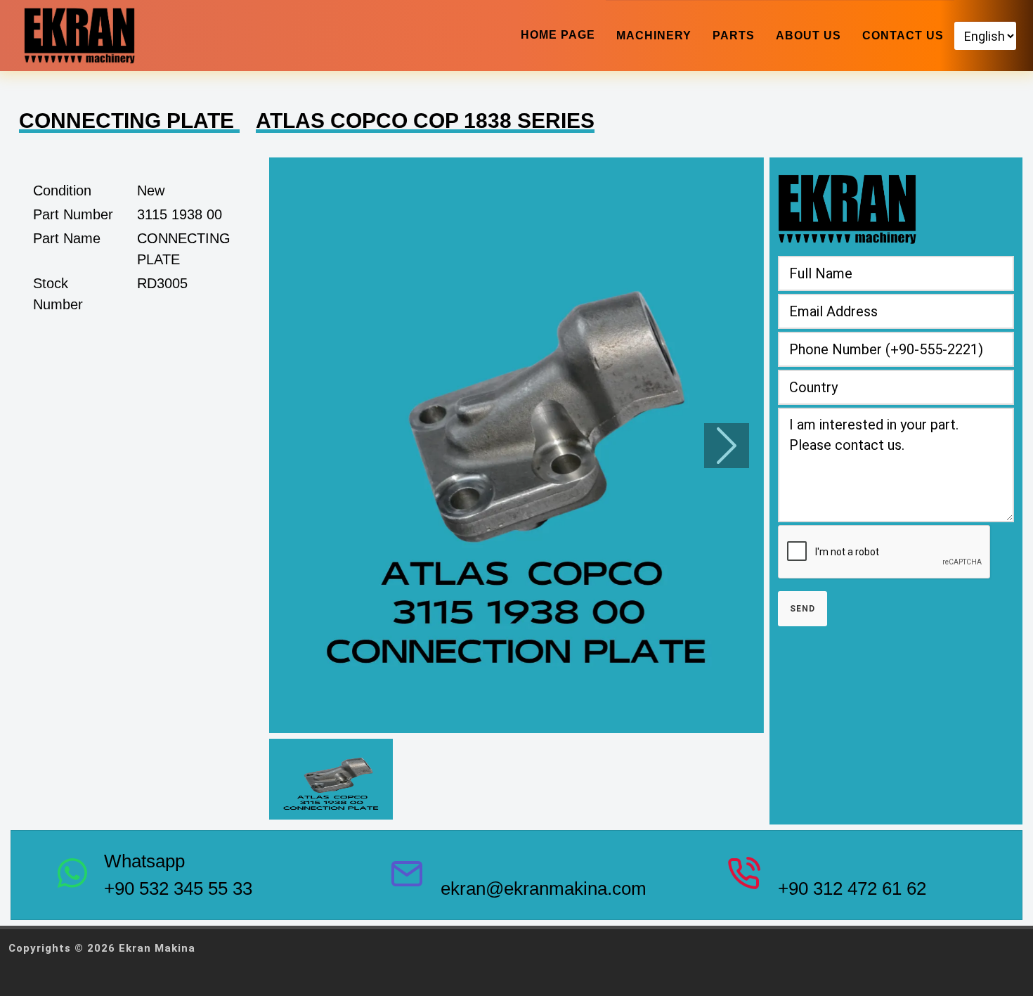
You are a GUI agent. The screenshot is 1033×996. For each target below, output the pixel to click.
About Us (808, 35)
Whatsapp (144, 861)
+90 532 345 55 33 (178, 888)
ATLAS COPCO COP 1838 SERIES (425, 120)
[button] (516, 445)
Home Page (558, 35)
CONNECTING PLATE (129, 120)
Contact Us (903, 35)
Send (802, 609)
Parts (734, 35)
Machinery (653, 35)
